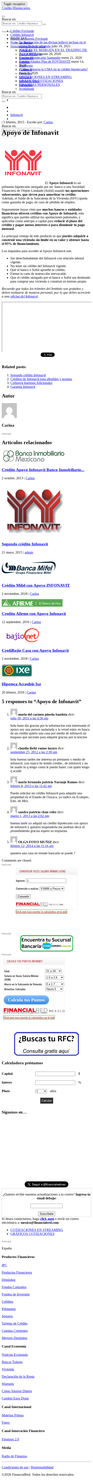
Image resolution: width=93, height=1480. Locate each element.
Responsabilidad (42, 1467)
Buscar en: (9, 19)
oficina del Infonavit (24, 296)
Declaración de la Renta (18, 1376)
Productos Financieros (17, 1272)
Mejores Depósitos (14, 1338)
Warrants (8, 1384)
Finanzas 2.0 (10, 1439)
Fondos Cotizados (14, 1287)
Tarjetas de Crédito (14, 1323)
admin (29, 552)
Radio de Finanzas (14, 1456)
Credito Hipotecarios (16, 8)
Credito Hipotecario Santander (40, 58)
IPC (4, 1265)
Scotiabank (26, 89)
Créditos (7, 1301)
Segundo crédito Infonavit (28, 375)
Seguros (7, 1316)
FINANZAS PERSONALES (39, 84)
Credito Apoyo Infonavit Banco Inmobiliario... (43, 470)
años (53, 1091)
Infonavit (16, 115)
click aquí (47, 1219)
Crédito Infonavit (22, 35)
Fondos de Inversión (16, 1294)
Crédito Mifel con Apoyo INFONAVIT (36, 585)
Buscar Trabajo (12, 1362)
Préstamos (9, 1309)
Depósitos (8, 1280)
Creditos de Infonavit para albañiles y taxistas (41, 379)
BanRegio (26, 65)
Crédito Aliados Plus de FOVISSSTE (45, 61)
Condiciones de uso (15, 1467)
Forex (6, 1422)
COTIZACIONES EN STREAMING (45, 77)
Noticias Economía (15, 1354)
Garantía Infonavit (22, 387)
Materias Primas (13, 1415)
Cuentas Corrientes (15, 1331)
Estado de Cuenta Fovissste (29, 38)
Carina (48, 122)
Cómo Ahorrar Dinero (17, 1391)
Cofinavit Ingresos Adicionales (31, 383)
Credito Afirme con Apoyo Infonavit (34, 613)
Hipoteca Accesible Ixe (21, 684)
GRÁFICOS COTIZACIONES (41, 81)
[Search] (44, 24)
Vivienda (8, 1369)
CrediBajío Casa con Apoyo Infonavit (35, 650)
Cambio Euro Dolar (15, 1398)
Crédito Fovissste (22, 31)
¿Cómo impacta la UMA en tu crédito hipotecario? (53, 69)
